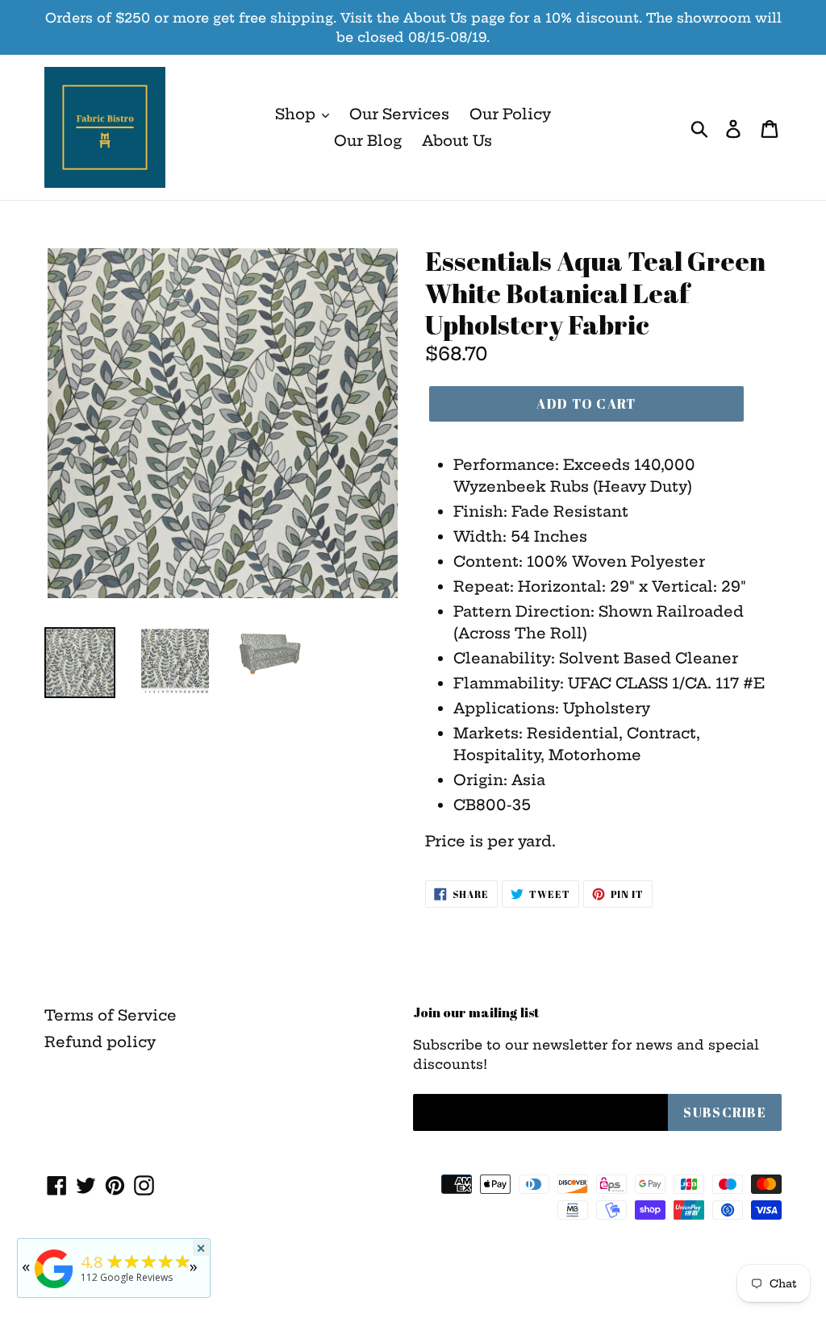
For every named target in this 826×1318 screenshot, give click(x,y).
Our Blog (368, 140)
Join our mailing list (476, 1012)
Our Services (399, 114)
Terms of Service (110, 1015)
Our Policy (510, 114)
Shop (297, 114)
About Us (457, 140)
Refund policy (100, 1042)
